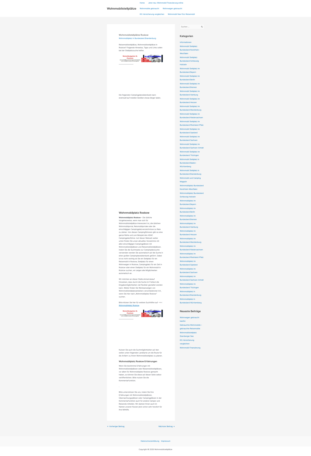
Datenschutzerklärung (150, 441)
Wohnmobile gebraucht (149, 8)
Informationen (185, 42)
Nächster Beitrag (166, 426)
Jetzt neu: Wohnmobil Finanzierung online (165, 3)
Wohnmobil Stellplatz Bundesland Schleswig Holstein (189, 61)
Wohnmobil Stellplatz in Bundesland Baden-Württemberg (189, 163)
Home (142, 3)
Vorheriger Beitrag (115, 426)
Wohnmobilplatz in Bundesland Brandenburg (137, 38)
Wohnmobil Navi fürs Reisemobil (181, 14)
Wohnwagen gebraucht (172, 8)
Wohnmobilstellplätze (121, 8)
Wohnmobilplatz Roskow (129, 305)
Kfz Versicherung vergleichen (152, 14)
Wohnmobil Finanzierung (190, 348)
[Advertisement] (141, 79)
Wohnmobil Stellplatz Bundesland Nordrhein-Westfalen (189, 49)
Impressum (165, 441)
